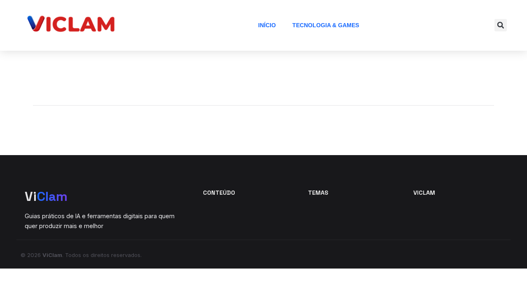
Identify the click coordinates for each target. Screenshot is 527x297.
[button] (500, 25)
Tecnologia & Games (325, 25)
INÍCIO (267, 25)
